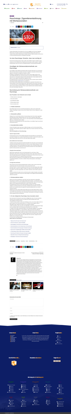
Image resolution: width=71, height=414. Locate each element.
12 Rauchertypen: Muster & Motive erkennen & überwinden (20, 231)
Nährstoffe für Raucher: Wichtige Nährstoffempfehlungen (20, 234)
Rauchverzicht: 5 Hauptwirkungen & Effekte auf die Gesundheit (21, 229)
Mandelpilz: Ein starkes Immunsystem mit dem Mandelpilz (17, 253)
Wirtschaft (47, 381)
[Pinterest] (21, 27)
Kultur (60, 381)
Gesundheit (11, 381)
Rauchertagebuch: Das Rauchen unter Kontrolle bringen (19, 224)
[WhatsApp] (23, 27)
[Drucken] (30, 27)
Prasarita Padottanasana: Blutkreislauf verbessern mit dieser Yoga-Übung (37, 253)
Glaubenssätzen (20, 80)
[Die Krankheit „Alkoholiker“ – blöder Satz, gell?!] (26, 285)
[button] (67, 4)
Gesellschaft (23, 381)
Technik (35, 397)
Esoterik (48, 397)
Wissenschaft (35, 381)
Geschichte (60, 398)
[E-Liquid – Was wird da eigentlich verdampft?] (15, 285)
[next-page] (11, 293)
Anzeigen (18, 47)
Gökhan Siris (12, 22)
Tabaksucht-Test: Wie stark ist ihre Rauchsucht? (18, 220)
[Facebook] (58, 4)
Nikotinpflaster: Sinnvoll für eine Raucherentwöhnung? (19, 236)
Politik (11, 397)
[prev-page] (10, 293)
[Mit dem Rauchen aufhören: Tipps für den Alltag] (38, 285)
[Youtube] (64, 4)
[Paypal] (17, 275)
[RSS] (60, 4)
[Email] (28, 27)
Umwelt (23, 397)
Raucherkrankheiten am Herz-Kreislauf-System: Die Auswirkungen (21, 226)
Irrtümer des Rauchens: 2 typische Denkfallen (18, 222)
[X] (62, 4)
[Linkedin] (26, 27)
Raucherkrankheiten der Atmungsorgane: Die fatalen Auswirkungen (21, 227)
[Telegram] (32, 27)
